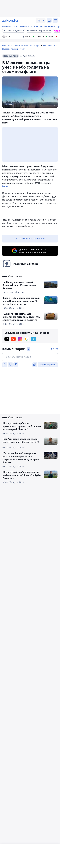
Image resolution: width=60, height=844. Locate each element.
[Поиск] (49, 20)
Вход (55, 348)
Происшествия (47, 26)
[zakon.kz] (10, 20)
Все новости (49, 45)
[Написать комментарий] (30, 357)
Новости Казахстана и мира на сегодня (21, 45)
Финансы (24, 26)
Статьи (34, 26)
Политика (6, 26)
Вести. (5, 186)
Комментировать (48, 364)
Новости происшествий (13, 49)
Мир (16, 26)
